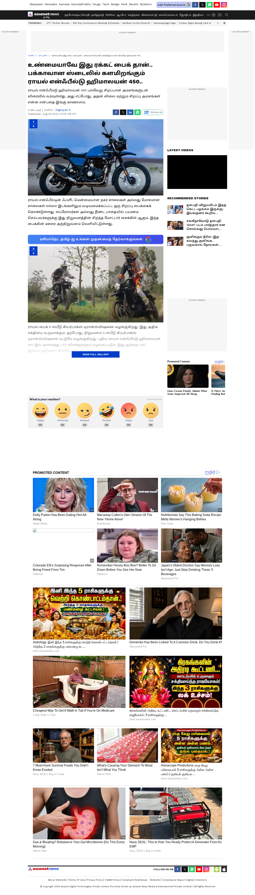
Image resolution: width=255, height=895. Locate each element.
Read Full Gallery (96, 354)
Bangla (115, 4)
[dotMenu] (208, 15)
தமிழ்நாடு (97, 15)
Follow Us (156, 112)
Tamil (105, 4)
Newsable (51, 4)
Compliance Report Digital (178, 880)
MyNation (146, 4)
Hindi (124, 4)
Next (224, 23)
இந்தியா (198, 15)
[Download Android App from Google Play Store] (217, 869)
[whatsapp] (209, 5)
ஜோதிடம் (185, 15)
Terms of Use (76, 880)
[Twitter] (202, 5)
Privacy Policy (95, 880)
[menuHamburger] (220, 15)
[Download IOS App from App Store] (224, 869)
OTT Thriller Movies (58, 23)
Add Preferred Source (171, 4)
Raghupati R (63, 109)
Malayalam (36, 4)
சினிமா (110, 15)
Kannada (64, 4)
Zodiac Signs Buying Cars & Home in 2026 (203, 23)
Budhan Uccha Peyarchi (136, 23)
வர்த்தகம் (134, 15)
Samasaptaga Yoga (165, 23)
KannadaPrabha (81, 4)
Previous (218, 23)
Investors (201, 880)
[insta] (224, 5)
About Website (57, 880)
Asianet (43, 868)
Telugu (96, 4)
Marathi (133, 4)
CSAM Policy (112, 880)
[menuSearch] (226, 14)
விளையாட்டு (149, 15)
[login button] (214, 14)
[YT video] (217, 5)
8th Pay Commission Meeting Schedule (96, 23)
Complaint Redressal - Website (141, 880)
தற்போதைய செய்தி (77, 15)
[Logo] (45, 14)
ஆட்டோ (121, 15)
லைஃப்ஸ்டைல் (168, 15)
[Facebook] (195, 5)
